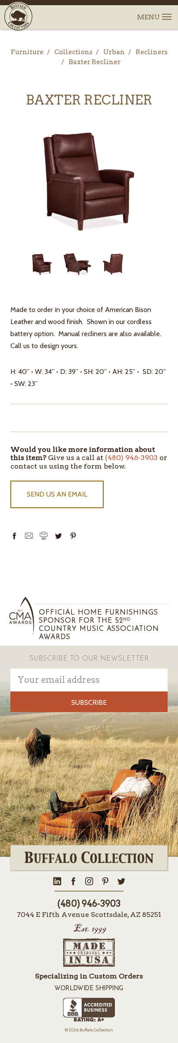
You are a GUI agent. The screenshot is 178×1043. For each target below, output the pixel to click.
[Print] (44, 536)
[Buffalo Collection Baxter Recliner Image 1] (77, 264)
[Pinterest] (73, 536)
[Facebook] (14, 536)
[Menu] (166, 12)
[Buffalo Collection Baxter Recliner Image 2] (113, 264)
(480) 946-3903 (131, 458)
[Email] (29, 536)
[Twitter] (58, 536)
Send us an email (57, 494)
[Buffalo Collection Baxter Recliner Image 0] (42, 264)
